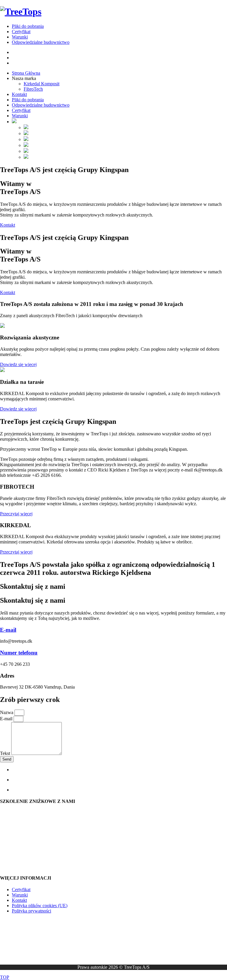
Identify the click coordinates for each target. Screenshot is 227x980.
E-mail (8, 630)
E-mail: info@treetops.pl (23, 834)
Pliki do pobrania (28, 26)
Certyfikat (21, 31)
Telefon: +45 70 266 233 (23, 845)
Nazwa (7, 712)
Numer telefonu (19, 652)
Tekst (5, 753)
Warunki (20, 36)
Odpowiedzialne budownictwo (40, 42)
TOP (4, 977)
